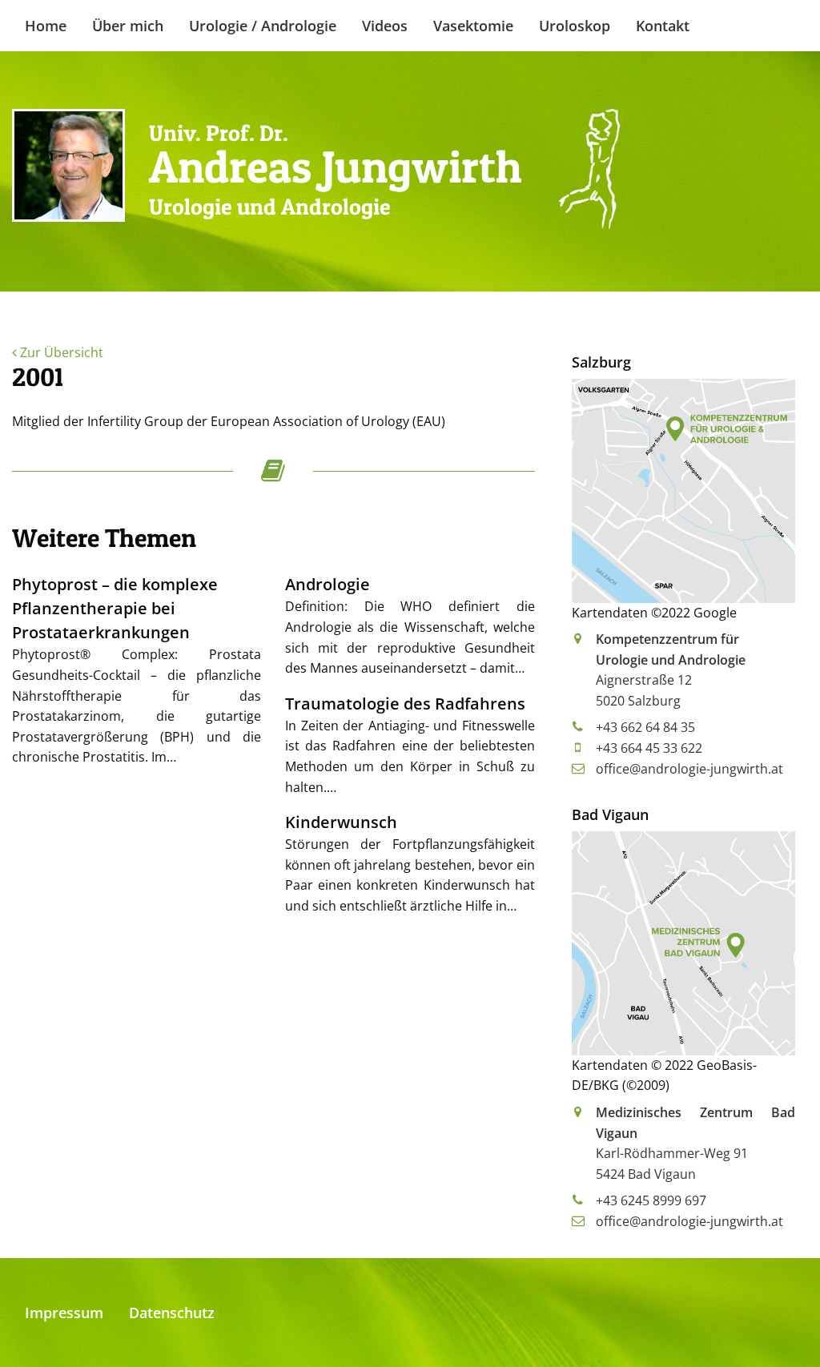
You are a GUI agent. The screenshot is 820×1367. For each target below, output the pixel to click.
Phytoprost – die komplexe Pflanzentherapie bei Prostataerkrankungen (115, 608)
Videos (385, 25)
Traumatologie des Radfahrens (405, 703)
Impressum (64, 1312)
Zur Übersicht (60, 352)
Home (45, 25)
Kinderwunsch (341, 822)
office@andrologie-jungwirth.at (689, 769)
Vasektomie (473, 25)
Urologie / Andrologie (262, 25)
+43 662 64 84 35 (645, 727)
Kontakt (662, 25)
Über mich (127, 25)
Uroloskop (574, 25)
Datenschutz (172, 1312)
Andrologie (327, 584)
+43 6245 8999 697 (651, 1200)
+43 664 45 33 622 (649, 748)
